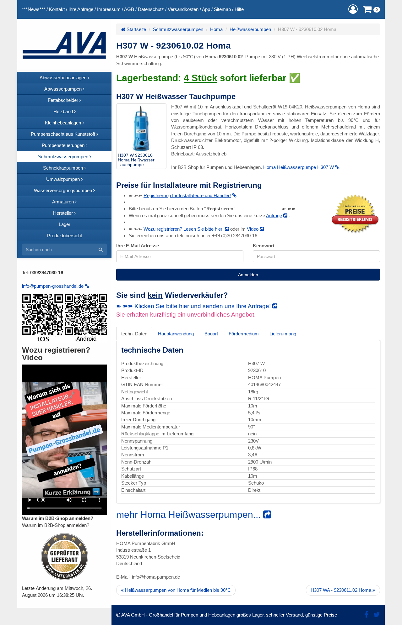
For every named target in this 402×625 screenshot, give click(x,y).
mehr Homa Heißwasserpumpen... (189, 514)
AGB (129, 9)
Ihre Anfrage (80, 9)
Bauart (211, 333)
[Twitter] (376, 615)
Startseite (135, 29)
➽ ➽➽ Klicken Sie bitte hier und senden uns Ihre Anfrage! (194, 306)
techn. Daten (134, 333)
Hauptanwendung (176, 333)
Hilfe (239, 9)
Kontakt (57, 9)
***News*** (33, 9)
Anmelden (248, 274)
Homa (216, 29)
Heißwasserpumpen (250, 29)
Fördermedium (244, 333)
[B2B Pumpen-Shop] (64, 45)
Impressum (109, 9)
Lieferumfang (282, 333)
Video (253, 229)
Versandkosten (183, 9)
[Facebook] (366, 615)
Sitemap (222, 9)
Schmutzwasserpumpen (178, 29)
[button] (353, 9)
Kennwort (263, 245)
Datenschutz (151, 9)
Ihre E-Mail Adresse (137, 245)
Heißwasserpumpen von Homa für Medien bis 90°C (177, 590)
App (206, 9)
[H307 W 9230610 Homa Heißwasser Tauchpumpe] (141, 128)
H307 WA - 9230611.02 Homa (341, 590)
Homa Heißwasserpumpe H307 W (299, 167)
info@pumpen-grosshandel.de (53, 286)
